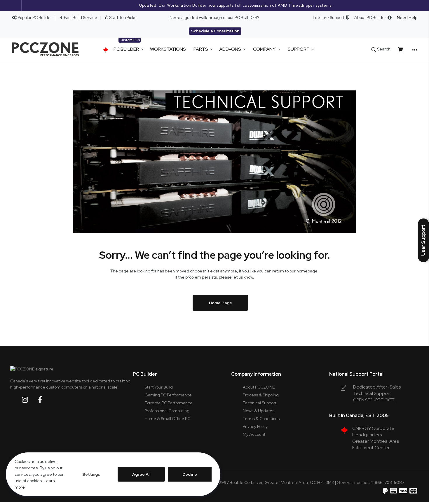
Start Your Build (158, 387)
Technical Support (259, 402)
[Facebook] (44, 399)
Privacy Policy (255, 426)
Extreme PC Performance (168, 402)
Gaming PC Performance (168, 395)
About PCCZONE (259, 387)
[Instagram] (29, 399)
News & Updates (258, 410)
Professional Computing (166, 410)
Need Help (407, 17)
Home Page (220, 302)
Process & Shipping (261, 395)
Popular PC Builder (34, 17)
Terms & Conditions (261, 418)
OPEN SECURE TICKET (374, 400)
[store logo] (45, 49)
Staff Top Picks (122, 17)
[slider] (214, 5)
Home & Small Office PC (167, 418)
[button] (423, 240)
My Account (254, 434)
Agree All (141, 474)
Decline (189, 474)
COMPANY (264, 49)
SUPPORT (299, 49)
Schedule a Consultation (215, 31)
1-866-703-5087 (388, 482)
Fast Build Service (80, 17)
